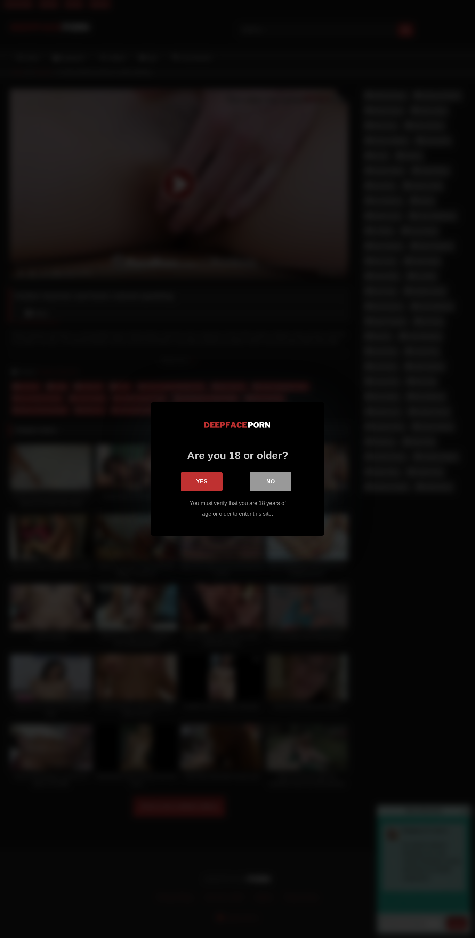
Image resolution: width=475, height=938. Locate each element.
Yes (202, 481)
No (270, 481)
